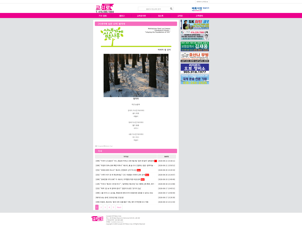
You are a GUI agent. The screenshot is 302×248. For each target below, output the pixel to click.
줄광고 (122, 15)
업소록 (160, 15)
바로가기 (206, 8)
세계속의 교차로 (201, 2)
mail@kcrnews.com (117, 222)
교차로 (180, 15)
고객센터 (199, 15)
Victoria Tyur (109, 146)
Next (119, 207)
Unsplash (101, 146)
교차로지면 (141, 15)
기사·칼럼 (103, 15)
